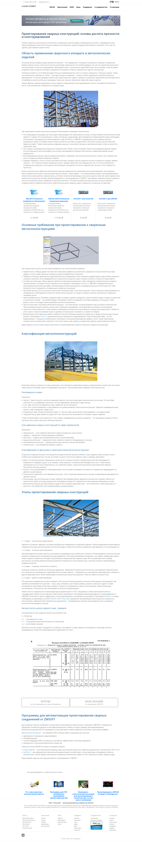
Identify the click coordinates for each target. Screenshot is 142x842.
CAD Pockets (25, 826)
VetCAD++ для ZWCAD (108, 199)
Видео (75, 826)
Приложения (45, 815)
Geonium (83, 283)
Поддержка (77, 815)
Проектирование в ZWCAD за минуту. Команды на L (108, 793)
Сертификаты (112, 826)
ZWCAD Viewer (26, 824)
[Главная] (29, 6)
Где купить (112, 818)
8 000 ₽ (83, 217)
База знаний (77, 820)
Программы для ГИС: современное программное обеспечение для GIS (59, 795)
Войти (117, 2)
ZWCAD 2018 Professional (60, 599)
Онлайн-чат (77, 830)
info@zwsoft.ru (44, 2)
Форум (76, 824)
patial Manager (45, 824)
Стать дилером (94, 818)
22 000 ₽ (34, 217)
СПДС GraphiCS (29, 750)
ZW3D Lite (60, 818)
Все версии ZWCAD (27, 828)
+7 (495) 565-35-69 (29, 2)
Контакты (111, 824)
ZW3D (59, 815)
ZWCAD (24, 815)
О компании (113, 815)
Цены (78, 7)
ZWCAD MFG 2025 (26, 822)
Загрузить (76, 818)
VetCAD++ (108, 596)
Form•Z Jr (43, 316)
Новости (111, 820)
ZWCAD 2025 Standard (27, 818)
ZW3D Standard (61, 820)
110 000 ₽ (58, 217)
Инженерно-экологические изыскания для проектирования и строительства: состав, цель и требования (83, 796)
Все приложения (45, 826)
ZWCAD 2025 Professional (28, 820)
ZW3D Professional (62, 822)
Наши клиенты (113, 822)
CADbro (60, 824)
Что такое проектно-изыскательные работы (34, 793)
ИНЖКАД (68, 139)
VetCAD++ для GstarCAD (83, 199)
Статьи (75, 822)
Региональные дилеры (96, 820)
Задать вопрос (78, 828)
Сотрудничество (101, 7)
